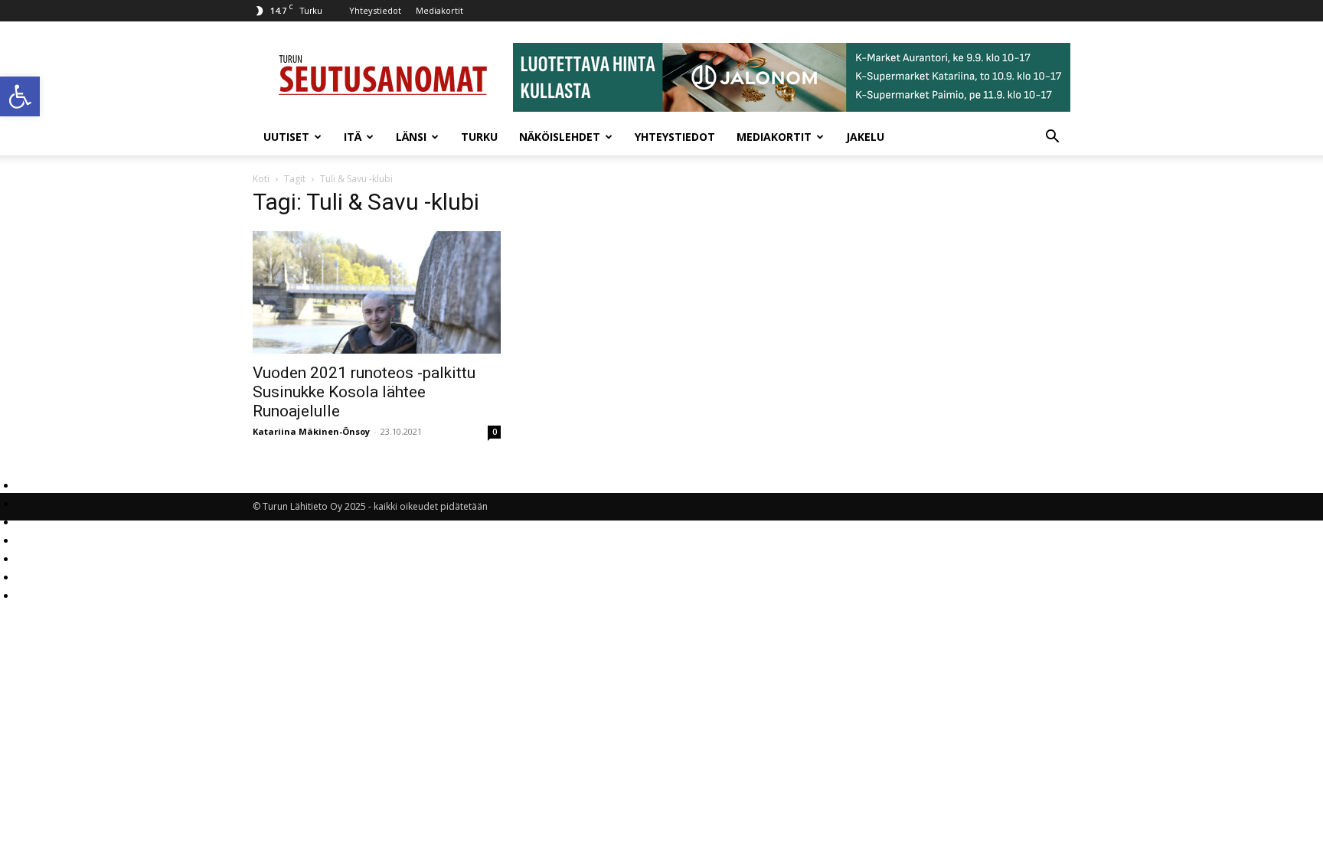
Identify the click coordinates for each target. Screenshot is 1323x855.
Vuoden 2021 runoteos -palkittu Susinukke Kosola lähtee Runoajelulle (364, 392)
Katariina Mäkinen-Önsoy (311, 431)
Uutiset (286, 136)
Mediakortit (439, 10)
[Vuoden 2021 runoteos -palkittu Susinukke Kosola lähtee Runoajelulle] (377, 292)
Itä (352, 136)
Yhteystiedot (375, 10)
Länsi (411, 136)
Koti (261, 178)
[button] (20, 96)
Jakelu (865, 136)
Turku (479, 136)
